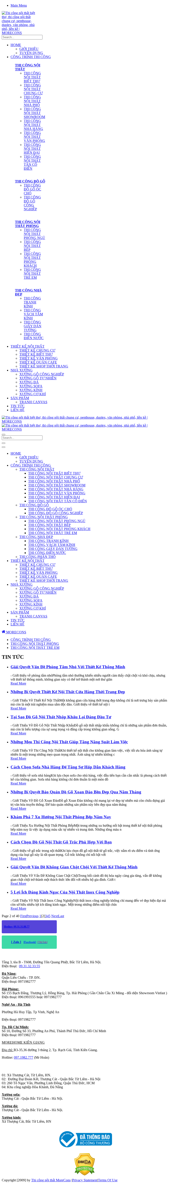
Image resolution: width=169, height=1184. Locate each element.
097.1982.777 (23, 1057)
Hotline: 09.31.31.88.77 (16, 926)
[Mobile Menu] (3, 443)
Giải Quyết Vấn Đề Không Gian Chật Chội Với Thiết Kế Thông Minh (74, 867)
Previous (32, 916)
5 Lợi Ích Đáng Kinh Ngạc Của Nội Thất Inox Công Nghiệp (65, 892)
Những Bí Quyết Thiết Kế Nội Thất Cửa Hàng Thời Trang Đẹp (68, 691)
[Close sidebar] (3, 447)
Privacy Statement (84, 1180)
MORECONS (15, 632)
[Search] (3, 434)
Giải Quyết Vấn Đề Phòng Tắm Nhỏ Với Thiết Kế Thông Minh (68, 666)
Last (61, 916)
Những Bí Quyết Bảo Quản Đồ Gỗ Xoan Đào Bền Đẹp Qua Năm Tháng (76, 792)
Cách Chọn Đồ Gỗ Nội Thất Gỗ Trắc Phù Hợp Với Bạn (61, 842)
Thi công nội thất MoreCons (51, 1180)
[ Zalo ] (16, 942)
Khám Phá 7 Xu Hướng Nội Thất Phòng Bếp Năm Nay (61, 817)
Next (54, 916)
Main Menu (19, 5)
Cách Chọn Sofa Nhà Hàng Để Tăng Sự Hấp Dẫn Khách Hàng (68, 767)
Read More (18, 683)
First (23, 916)
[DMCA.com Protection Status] (84, 1174)
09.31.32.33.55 (29, 966)
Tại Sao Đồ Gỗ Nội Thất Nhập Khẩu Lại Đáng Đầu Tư (61, 717)
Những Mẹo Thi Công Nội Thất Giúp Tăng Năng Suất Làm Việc (69, 742)
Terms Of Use (108, 1180)
